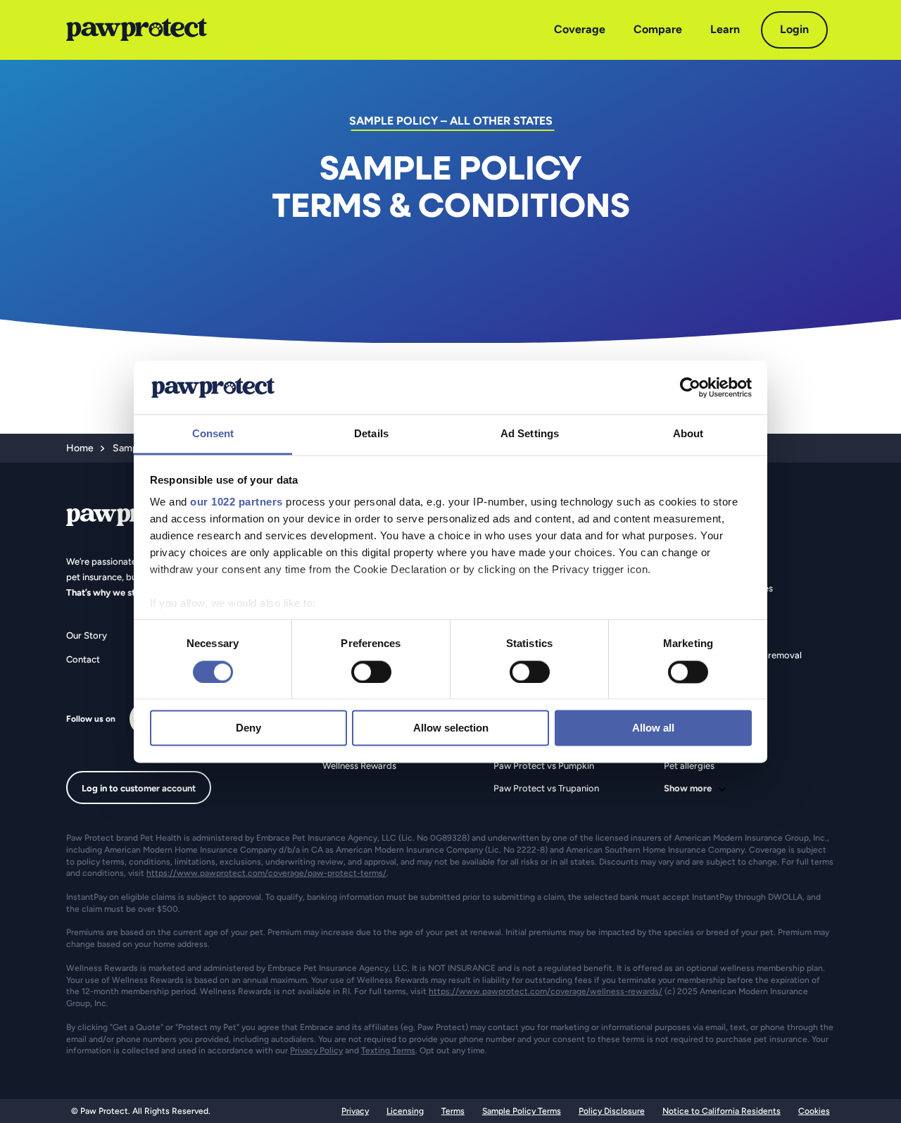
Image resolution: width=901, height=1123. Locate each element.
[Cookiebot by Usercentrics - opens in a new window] (690, 387)
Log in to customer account (139, 788)
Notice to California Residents (721, 1111)
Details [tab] (371, 434)
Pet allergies (689, 765)
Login (794, 29)
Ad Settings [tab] (529, 434)
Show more (688, 788)
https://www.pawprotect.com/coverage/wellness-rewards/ (545, 991)
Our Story (86, 635)
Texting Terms (388, 1050)
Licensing (405, 1111)
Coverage (579, 29)
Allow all (653, 728)
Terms (453, 1111)
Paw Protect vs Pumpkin (543, 765)
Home (80, 447)
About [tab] (688, 434)
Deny (248, 728)
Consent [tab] (213, 434)
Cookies (814, 1111)
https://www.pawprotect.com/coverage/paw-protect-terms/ (266, 873)
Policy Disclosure (612, 1111)
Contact (83, 659)
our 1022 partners (236, 502)
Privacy (355, 1111)
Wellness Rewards (359, 765)
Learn (725, 29)
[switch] (371, 671)
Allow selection (451, 728)
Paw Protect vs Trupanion (546, 788)
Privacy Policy (316, 1050)
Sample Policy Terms (521, 1111)
